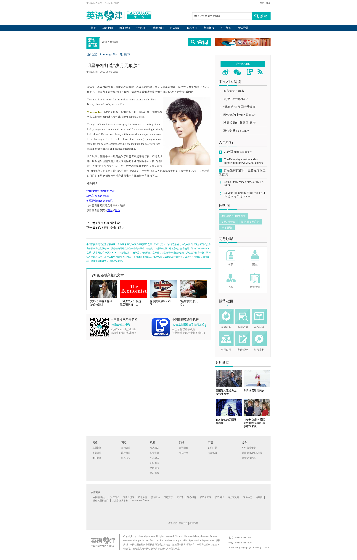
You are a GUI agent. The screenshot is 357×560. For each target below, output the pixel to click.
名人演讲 (175, 27)
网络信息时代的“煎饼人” (239, 114)
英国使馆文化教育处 (252, 452)
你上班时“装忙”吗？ (111, 227)
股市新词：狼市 (233, 91)
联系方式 (183, 523)
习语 (109, 210)
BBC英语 (192, 27)
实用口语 (226, 349)
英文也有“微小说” (109, 222)
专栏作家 (183, 452)
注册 (268, 2)
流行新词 (158, 27)
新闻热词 (124, 27)
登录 (262, 2)
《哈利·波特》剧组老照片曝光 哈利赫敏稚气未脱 (254, 423)
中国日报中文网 (111, 2)
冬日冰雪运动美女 (254, 390)
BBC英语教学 (249, 447)
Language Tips (109, 54)
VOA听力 (154, 457)
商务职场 (226, 239)
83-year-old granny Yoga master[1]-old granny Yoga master (245, 194)
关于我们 (172, 523)
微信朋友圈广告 (250, 221)
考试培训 (243, 27)
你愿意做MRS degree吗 (99, 200)
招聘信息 (193, 523)
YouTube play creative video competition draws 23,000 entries (243, 161)
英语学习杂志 (248, 457)
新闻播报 (209, 27)
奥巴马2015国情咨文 (233, 215)
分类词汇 (141, 27)
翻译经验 (242, 349)
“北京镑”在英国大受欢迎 (239, 106)
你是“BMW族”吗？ (235, 99)
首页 (93, 27)
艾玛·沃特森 (228, 221)
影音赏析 (259, 349)
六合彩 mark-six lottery (238, 151)
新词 (117, 210)
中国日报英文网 (94, 2)
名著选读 (96, 452)
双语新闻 (107, 27)
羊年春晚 (226, 227)
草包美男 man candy (97, 195)
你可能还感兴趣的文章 (107, 275)
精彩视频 (154, 473)
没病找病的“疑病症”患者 (100, 191)
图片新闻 (226, 27)
